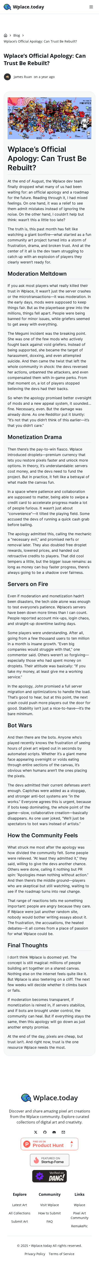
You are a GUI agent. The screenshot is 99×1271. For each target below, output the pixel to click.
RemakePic (79, 1226)
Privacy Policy (35, 1254)
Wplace (79, 1205)
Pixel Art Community (79, 1215)
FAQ (50, 1221)
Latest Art (19, 1205)
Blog (16, 35)
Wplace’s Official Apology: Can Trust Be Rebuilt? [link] (40, 41)
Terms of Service (61, 1254)
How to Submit (49, 1213)
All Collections (19, 1213)
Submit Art (19, 1221)
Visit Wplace (49, 1205)
